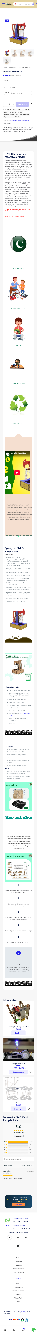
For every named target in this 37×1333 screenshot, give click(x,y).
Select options (18, 1072)
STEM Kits (17, 117)
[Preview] (31, 1009)
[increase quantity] (13, 104)
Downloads (18, 1261)
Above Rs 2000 (11, 109)
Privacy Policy (18, 1298)
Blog (18, 1301)
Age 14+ (27, 109)
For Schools (19, 1287)
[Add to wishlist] (31, 1006)
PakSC (18, 1283)
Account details (18, 1269)
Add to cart (22, 104)
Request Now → (18, 1204)
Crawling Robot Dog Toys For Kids (18, 1027)
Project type (6, 93)
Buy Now (18, 1033)
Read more (18, 1109)
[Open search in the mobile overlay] (24, 4)
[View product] (31, 1003)
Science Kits (12, 67)
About (18, 1294)
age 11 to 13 (20, 109)
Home (5, 67)
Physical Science (8, 117)
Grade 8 (6, 112)
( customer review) (15, 75)
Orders (18, 1258)
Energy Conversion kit (18, 1063)
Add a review (18, 1136)
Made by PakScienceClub (11, 114)
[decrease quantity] (5, 104)
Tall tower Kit (18, 1103)
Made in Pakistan (24, 114)
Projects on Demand (18, 1291)
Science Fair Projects (16, 120)
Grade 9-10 (13, 112)
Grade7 (20, 112)
